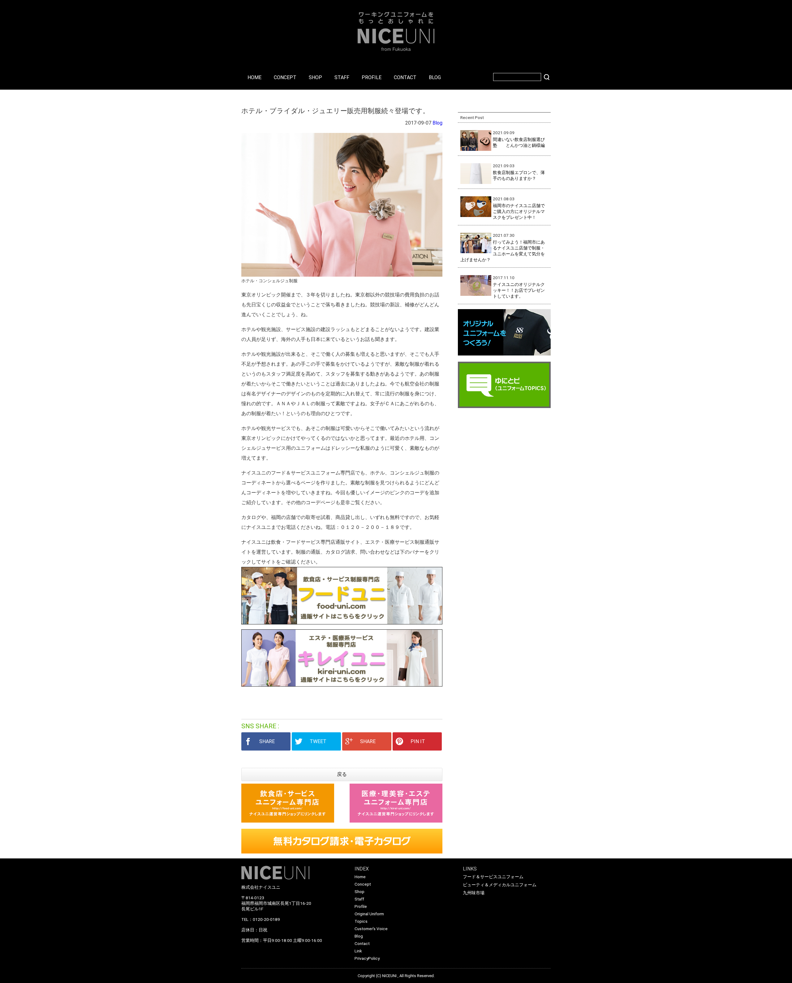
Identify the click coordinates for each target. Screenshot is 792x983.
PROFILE (371, 77)
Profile (361, 906)
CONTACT (405, 77)
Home (360, 876)
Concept (363, 884)
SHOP (315, 77)
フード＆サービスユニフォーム (493, 876)
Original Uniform (369, 913)
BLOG (435, 77)
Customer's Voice (371, 928)
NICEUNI (389, 975)
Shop (359, 891)
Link (358, 950)
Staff (359, 898)
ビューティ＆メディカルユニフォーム (499, 884)
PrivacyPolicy (367, 958)
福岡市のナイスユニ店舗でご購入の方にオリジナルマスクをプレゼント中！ (519, 211)
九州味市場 (473, 892)
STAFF (341, 77)
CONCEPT (285, 77)
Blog (437, 123)
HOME (254, 77)
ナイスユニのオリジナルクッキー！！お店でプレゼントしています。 (519, 290)
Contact (362, 943)
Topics (361, 921)
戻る (342, 774)
